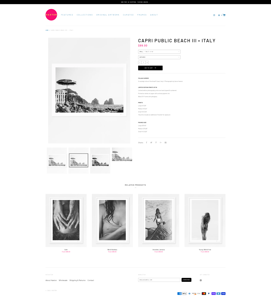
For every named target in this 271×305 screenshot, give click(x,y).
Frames (142, 15)
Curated (128, 15)
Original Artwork (108, 15)
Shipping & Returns (77, 280)
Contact (91, 280)
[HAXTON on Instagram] (214, 15)
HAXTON (54, 290)
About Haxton (51, 280)
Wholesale (63, 280)
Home (47, 30)
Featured (67, 15)
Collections (85, 15)
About (154, 15)
